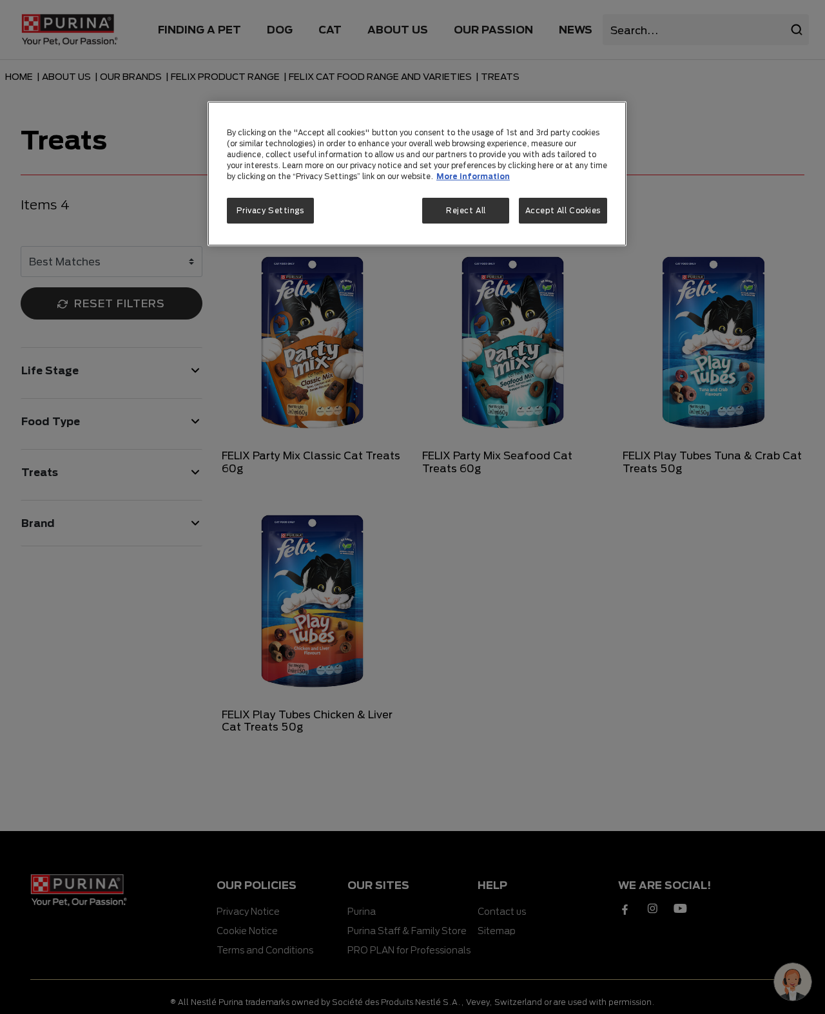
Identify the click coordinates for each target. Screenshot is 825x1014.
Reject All (466, 211)
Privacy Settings (270, 211)
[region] (417, 173)
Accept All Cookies (563, 211)
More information (473, 177)
